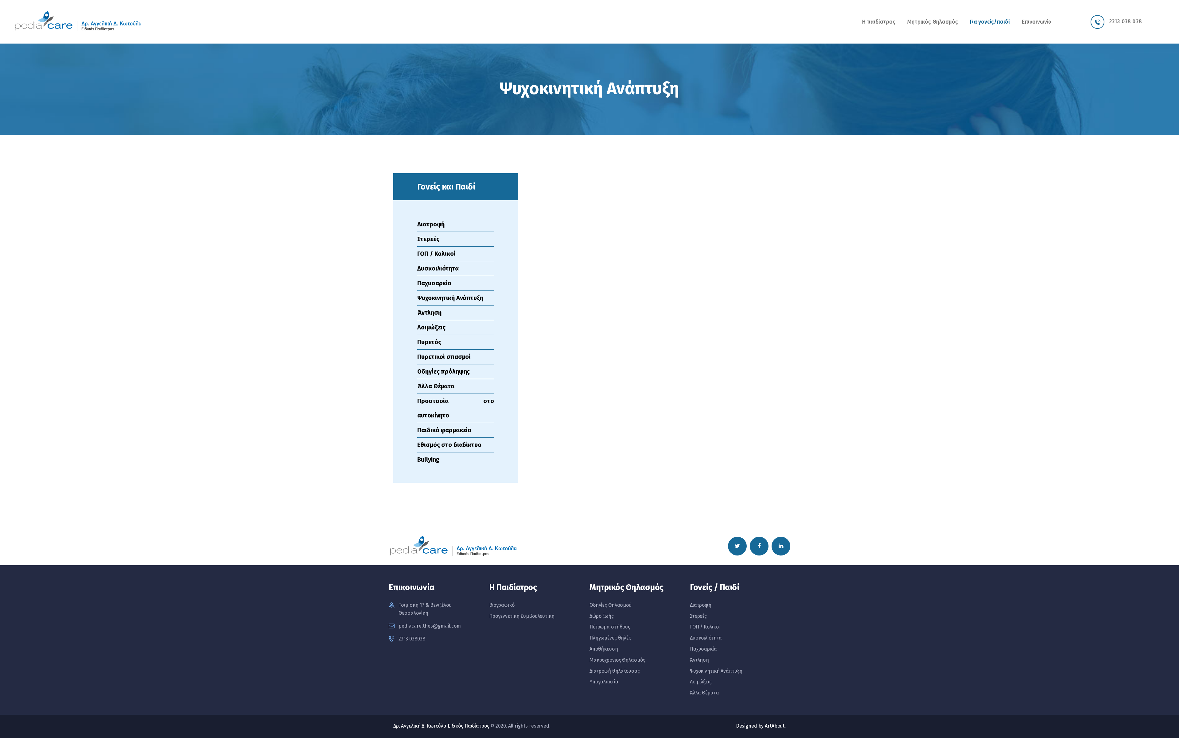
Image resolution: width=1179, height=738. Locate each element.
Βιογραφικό (502, 605)
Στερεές (428, 239)
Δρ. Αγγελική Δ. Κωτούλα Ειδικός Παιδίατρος (441, 726)
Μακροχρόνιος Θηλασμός (617, 660)
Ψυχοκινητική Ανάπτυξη (450, 298)
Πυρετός (429, 342)
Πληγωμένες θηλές (610, 638)
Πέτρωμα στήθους (610, 627)
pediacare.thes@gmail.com (430, 626)
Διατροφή (431, 224)
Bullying (428, 459)
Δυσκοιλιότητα (437, 268)
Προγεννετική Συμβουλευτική (521, 616)
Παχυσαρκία (434, 283)
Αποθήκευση (604, 649)
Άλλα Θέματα (435, 386)
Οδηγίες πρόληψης (443, 371)
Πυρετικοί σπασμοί (444, 356)
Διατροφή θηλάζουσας (615, 671)
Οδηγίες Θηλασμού (611, 605)
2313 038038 (412, 639)
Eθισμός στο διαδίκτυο (449, 444)
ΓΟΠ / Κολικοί (436, 253)
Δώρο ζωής (602, 616)
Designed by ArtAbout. (761, 726)
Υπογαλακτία (604, 682)
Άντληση (429, 312)
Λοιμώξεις (431, 327)
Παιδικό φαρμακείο (444, 430)
